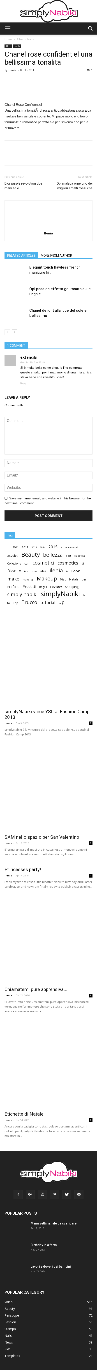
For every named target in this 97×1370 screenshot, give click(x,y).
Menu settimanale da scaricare (53, 1223)
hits (26, 571)
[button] (90, 28)
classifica (79, 555)
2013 (34, 547)
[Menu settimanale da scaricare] (15, 1231)
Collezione (14, 563)
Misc (63, 579)
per (84, 579)
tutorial (47, 602)
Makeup (47, 578)
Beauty (30, 554)
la (67, 571)
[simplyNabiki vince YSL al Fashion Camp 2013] (48, 662)
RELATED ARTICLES (21, 255)
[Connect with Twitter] (9, 412)
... (8, 547)
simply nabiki (22, 594)
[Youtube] (78, 1194)
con (26, 563)
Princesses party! (23, 869)
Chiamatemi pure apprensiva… (36, 989)
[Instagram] (42, 1194)
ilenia (56, 570)
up (61, 602)
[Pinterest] (54, 1194)
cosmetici (43, 562)
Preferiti (13, 587)
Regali (43, 587)
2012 (25, 547)
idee (43, 571)
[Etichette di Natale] (48, 1064)
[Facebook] (18, 1194)
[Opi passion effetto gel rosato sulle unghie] (16, 297)
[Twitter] (66, 1194)
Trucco (29, 602)
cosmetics (68, 562)
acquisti (12, 555)
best (68, 555)
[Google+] (30, 1194)
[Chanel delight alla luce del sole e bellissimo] (16, 319)
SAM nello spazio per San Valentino (42, 837)
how (34, 571)
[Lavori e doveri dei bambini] (15, 1274)
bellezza (53, 554)
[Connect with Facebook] (7, 412)
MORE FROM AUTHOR (56, 255)
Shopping (72, 587)
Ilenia (12, 70)
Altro (20, 39)
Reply (23, 383)
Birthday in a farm (44, 1245)
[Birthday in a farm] (13, 1251)
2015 (53, 547)
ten (85, 595)
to (8, 603)
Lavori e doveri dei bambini (51, 1266)
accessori (71, 547)
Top (15, 603)
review (56, 586)
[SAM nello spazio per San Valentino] (48, 788)
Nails (30, 39)
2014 (42, 547)
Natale (74, 579)
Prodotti (29, 586)
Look (75, 571)
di (82, 563)
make (13, 578)
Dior (11, 571)
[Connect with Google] (8, 412)
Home (8, 39)
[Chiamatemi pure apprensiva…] (48, 940)
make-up (28, 579)
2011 (15, 547)
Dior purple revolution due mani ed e (23, 185)
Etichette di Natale (24, 1114)
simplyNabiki (60, 593)
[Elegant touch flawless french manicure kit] (16, 276)
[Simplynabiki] (49, 11)
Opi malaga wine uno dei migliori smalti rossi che (74, 185)
